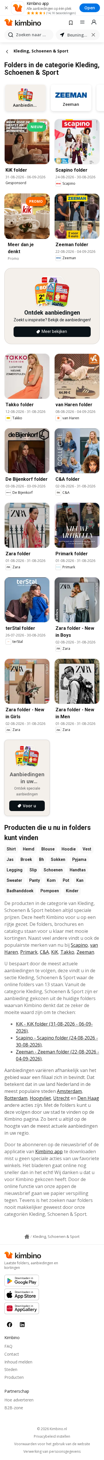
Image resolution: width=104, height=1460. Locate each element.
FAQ (8, 1346)
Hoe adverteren (19, 1400)
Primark (29, 952)
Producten (14, 1377)
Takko (67, 952)
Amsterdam (69, 1091)
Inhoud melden (18, 1362)
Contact (11, 1354)
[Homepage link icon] (27, 1236)
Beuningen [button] (77, 35)
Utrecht (61, 1098)
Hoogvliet (40, 1098)
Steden (10, 1369)
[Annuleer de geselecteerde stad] (93, 35)
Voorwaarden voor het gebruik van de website (52, 1444)
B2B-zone (13, 1407)
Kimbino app (49, 1151)
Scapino (79, 945)
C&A (44, 952)
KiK (54, 952)
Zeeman (85, 952)
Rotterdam (15, 1098)
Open (89, 7)
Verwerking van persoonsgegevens (52, 1451)
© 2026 (52, 1428)
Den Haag (88, 1098)
